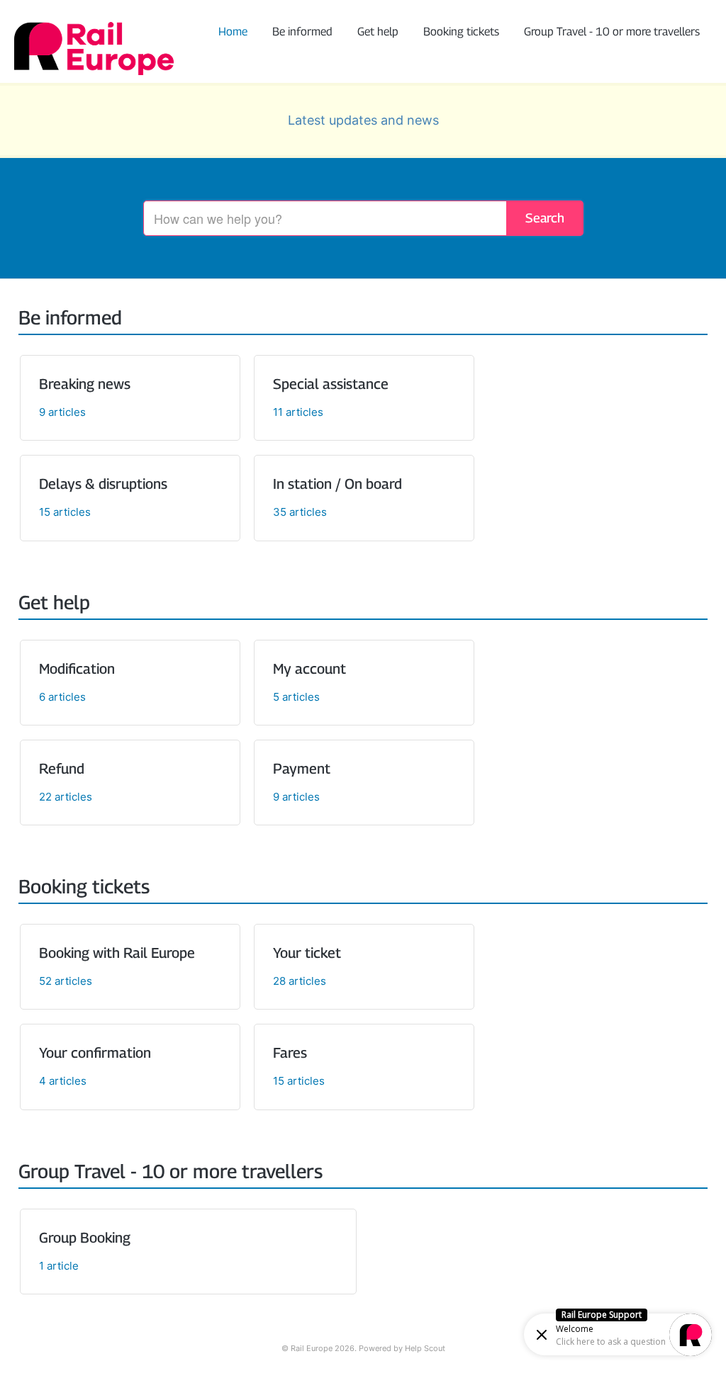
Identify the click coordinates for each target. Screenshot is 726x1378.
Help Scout (425, 1348)
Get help (377, 31)
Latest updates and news (363, 120)
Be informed (302, 31)
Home (232, 31)
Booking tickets (461, 31)
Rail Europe (312, 1348)
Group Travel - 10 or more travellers (612, 31)
